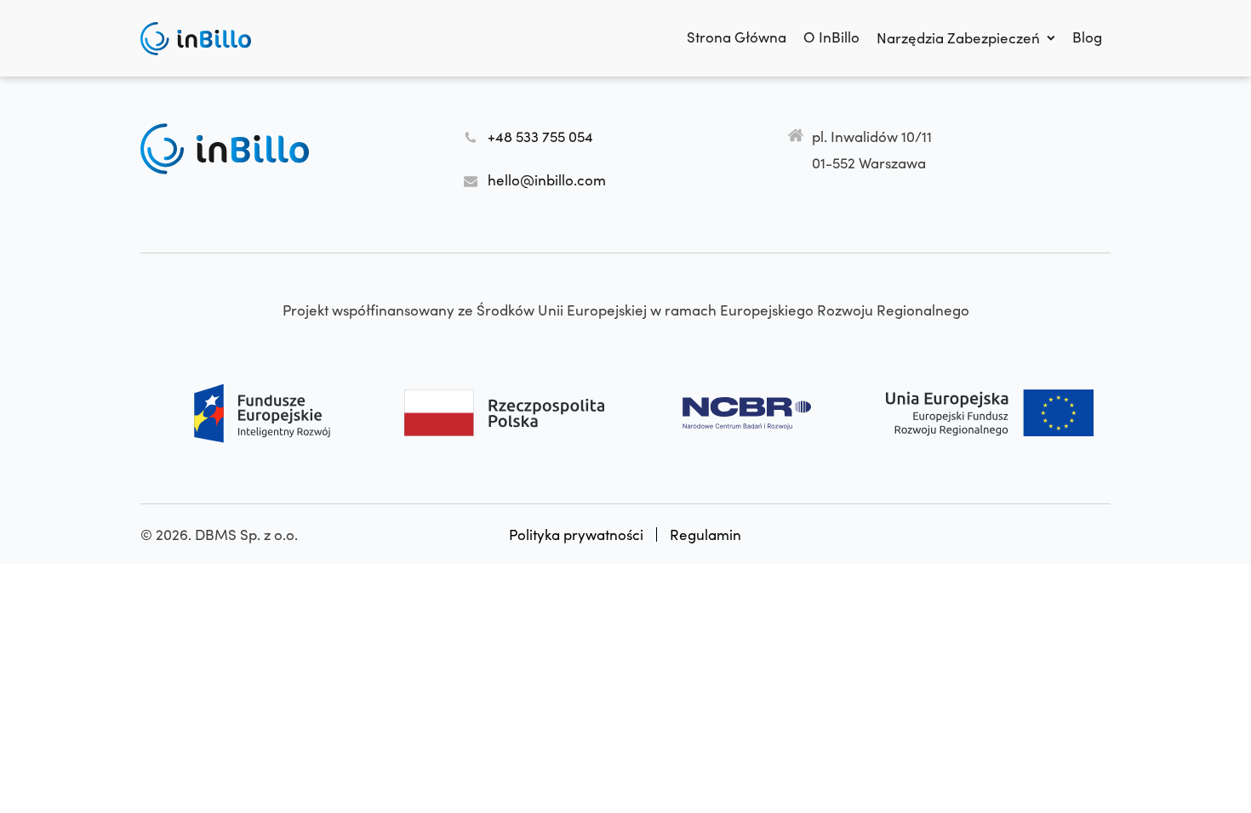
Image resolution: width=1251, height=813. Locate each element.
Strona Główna (736, 36)
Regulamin (705, 534)
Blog (1087, 36)
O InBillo (831, 36)
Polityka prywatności (576, 534)
